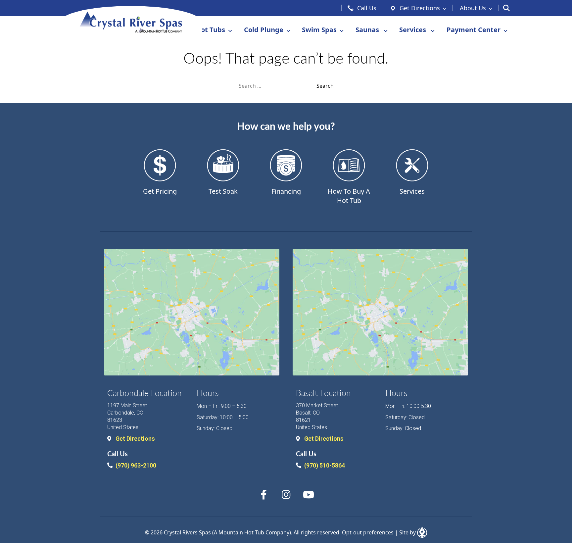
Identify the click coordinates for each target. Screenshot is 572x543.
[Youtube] (308, 495)
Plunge (263, 29)
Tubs (210, 29)
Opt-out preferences (368, 532)
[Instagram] (286, 495)
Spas (319, 29)
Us (473, 8)
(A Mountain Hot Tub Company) (251, 532)
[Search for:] (277, 85)
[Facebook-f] (263, 495)
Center (474, 29)
